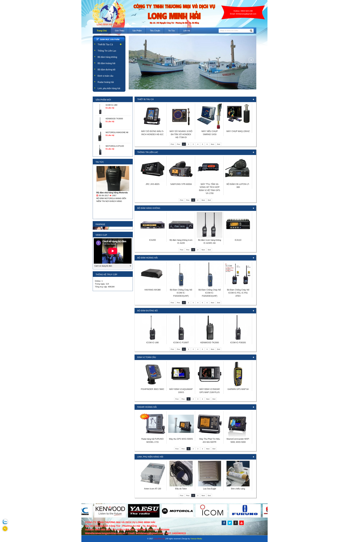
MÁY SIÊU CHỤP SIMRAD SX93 (209, 133)
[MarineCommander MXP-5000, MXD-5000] (238, 436)
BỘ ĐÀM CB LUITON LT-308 (238, 185)
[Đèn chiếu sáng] (238, 486)
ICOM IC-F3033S (238, 342)
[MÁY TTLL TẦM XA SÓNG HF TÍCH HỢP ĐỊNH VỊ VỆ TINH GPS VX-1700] (209, 181)
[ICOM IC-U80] (152, 339)
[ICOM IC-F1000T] (181, 339)
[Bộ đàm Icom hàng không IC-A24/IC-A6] (209, 237)
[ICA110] (238, 237)
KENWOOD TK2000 (209, 342)
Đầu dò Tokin (181, 488)
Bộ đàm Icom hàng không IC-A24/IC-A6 (209, 241)
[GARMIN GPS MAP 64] (238, 386)
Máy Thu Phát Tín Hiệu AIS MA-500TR (209, 440)
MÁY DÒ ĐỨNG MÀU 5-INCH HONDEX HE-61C (152, 133)
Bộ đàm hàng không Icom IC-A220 (181, 241)
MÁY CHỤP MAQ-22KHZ (238, 131)
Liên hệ (186, 30)
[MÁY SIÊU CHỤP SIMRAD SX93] (209, 128)
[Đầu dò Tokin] (181, 486)
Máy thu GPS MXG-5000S (181, 439)
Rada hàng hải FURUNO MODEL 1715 (152, 440)
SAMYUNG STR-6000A (181, 184)
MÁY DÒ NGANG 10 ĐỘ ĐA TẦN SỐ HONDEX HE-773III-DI (181, 134)
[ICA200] (152, 237)
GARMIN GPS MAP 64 (238, 389)
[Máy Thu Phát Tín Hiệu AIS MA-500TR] (209, 436)
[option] (113, 109)
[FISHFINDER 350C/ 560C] (152, 386)
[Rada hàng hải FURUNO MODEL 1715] (152, 436)
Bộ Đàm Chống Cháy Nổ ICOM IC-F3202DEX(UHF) (209, 293)
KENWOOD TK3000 (114, 119)
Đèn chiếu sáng (238, 488)
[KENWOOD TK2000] (209, 339)
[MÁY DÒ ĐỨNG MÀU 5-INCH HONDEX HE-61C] (152, 128)
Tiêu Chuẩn (155, 30)
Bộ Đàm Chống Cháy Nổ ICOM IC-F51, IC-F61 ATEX (238, 293)
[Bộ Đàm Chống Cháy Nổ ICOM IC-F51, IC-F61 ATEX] (238, 287)
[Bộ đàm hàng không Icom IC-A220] (181, 237)
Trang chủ (102, 30)
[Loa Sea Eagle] (209, 486)
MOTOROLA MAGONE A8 (117, 132)
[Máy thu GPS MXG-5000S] (181, 436)
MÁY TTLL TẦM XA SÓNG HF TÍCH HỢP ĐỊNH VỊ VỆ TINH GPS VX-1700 (209, 189)
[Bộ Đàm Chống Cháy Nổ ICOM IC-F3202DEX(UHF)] (209, 287)
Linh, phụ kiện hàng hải (109, 88)
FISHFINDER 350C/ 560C (152, 389)
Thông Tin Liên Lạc (107, 51)
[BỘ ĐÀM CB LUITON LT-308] (238, 181)
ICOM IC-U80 (152, 342)
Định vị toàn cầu (105, 76)
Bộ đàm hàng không (107, 57)
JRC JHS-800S (153, 184)
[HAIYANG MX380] (152, 287)
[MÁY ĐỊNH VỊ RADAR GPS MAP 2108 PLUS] (209, 386)
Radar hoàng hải (106, 82)
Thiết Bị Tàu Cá (105, 44)
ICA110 (238, 240)
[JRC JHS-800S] (152, 181)
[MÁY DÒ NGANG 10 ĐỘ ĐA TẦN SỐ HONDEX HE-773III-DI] (181, 128)
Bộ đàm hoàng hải (106, 63)
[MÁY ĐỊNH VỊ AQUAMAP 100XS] (181, 386)
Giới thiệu (119, 30)
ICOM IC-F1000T (181, 342)
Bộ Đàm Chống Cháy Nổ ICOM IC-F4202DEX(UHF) (181, 293)
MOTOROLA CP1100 (115, 146)
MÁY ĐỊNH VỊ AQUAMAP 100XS (181, 390)
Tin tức (171, 30)
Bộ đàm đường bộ (106, 69)
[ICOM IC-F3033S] (238, 339)
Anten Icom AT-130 (152, 488)
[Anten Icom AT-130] (152, 486)
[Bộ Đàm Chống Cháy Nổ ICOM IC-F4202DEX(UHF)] (181, 287)
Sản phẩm (137, 30)
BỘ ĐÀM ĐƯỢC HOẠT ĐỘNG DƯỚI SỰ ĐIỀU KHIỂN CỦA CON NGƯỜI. (112, 195)
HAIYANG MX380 (153, 290)
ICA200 (152, 240)
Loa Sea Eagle (209, 488)
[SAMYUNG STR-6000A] (181, 181)
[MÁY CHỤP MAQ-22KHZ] (238, 128)
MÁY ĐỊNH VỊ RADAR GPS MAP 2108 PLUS (209, 390)
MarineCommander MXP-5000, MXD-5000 (238, 440)
